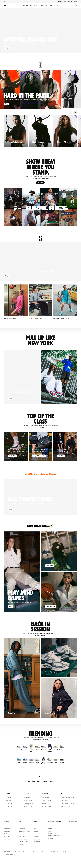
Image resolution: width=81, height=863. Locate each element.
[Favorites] (72, 5)
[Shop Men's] (22, 678)
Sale (61, 5)
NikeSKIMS (43, 5)
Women (25, 5)
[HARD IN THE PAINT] (40, 89)
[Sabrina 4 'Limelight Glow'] (65, 302)
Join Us (45, 781)
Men (20, 5)
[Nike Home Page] (6, 5)
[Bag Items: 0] (75, 5)
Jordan (36, 5)
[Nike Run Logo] (40, 66)
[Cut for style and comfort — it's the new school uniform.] (65, 446)
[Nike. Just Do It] (40, 207)
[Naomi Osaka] (40, 131)
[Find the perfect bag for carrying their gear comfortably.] (40, 446)
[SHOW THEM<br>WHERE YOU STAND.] (40, 171)
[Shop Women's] (59, 698)
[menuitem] (66, 1)
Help (38, 781)
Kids (31, 5)
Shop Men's (49, 565)
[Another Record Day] (40, 30)
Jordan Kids (12, 456)
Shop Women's (50, 606)
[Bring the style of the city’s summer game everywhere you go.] (22, 377)
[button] (40, 30)
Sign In (51, 781)
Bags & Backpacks (39, 456)
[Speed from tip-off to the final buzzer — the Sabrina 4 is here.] (40, 261)
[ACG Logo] (40, 474)
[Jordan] (5, 1)
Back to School (53, 5)
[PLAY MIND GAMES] (22, 571)
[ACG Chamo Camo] (40, 497)
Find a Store (31, 781)
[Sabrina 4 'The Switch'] (16, 302)
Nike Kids (61, 456)
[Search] (69, 5)
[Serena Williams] (65, 131)
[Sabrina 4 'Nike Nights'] (40, 302)
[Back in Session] (40, 628)
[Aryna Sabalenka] (16, 131)
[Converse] (8, 1)
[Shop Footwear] (59, 657)
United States (73, 821)
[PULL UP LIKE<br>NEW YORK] (40, 340)
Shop (6, 47)
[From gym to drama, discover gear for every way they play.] (16, 446)
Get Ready (40, 182)
